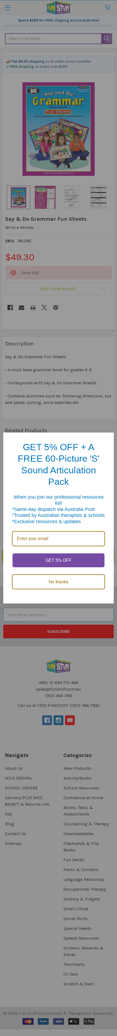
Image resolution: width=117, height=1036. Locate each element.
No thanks (58, 582)
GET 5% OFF (58, 560)
